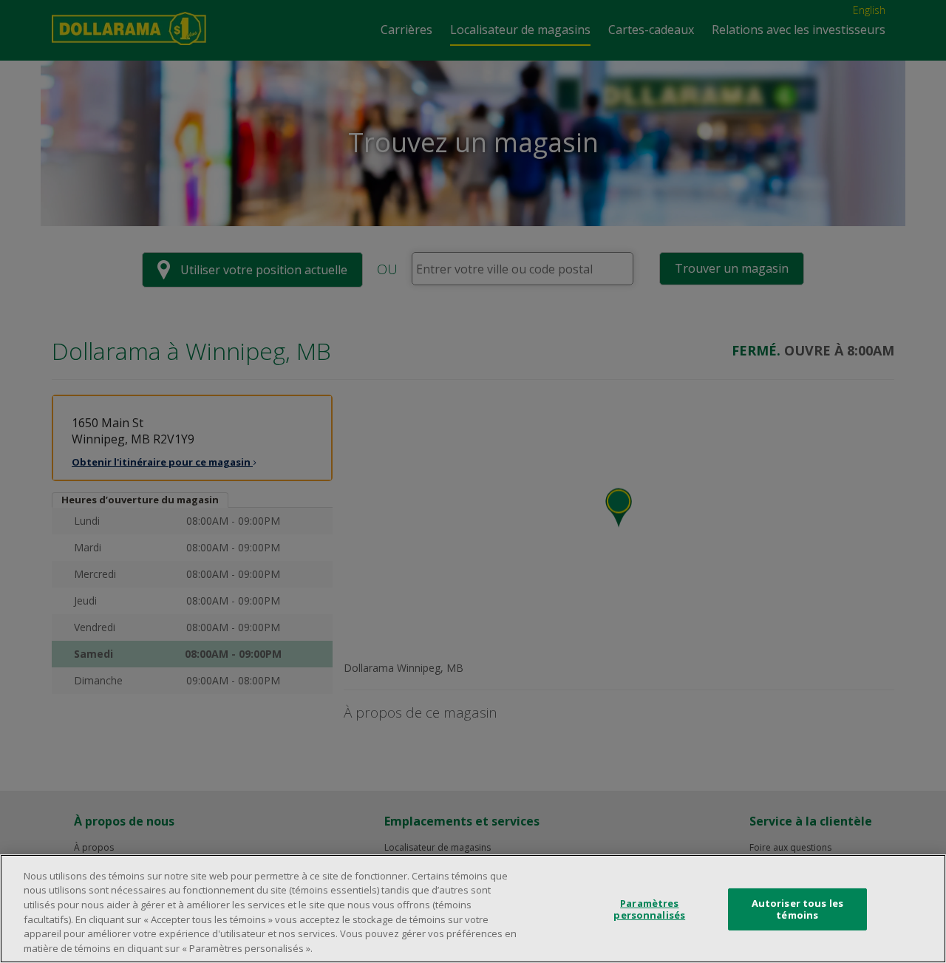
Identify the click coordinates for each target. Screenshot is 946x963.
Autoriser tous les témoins (797, 909)
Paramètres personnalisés (649, 909)
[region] (473, 908)
